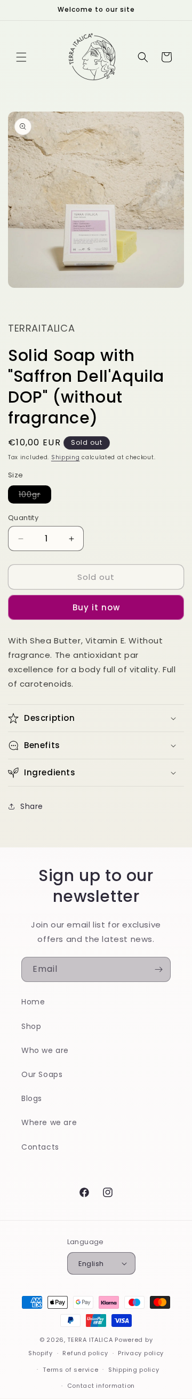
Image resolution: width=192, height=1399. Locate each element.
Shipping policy (133, 1369)
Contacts (40, 1147)
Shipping (65, 457)
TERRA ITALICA (90, 1339)
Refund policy (85, 1353)
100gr (35, 496)
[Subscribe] (158, 969)
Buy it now (96, 607)
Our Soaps (41, 1074)
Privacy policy (141, 1353)
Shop (31, 1026)
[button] (21, 57)
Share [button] (31, 806)
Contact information (101, 1385)
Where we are (49, 1122)
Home (33, 1001)
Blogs (31, 1098)
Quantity (23, 518)
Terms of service (70, 1369)
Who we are (45, 1050)
